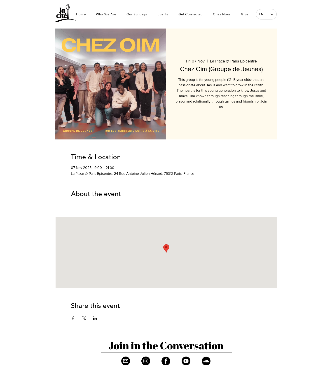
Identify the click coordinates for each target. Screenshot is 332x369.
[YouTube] (186, 361)
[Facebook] (165, 361)
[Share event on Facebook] (73, 318)
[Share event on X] (84, 318)
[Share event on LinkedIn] (95, 318)
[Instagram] (145, 361)
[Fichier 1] (125, 361)
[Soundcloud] (206, 361)
